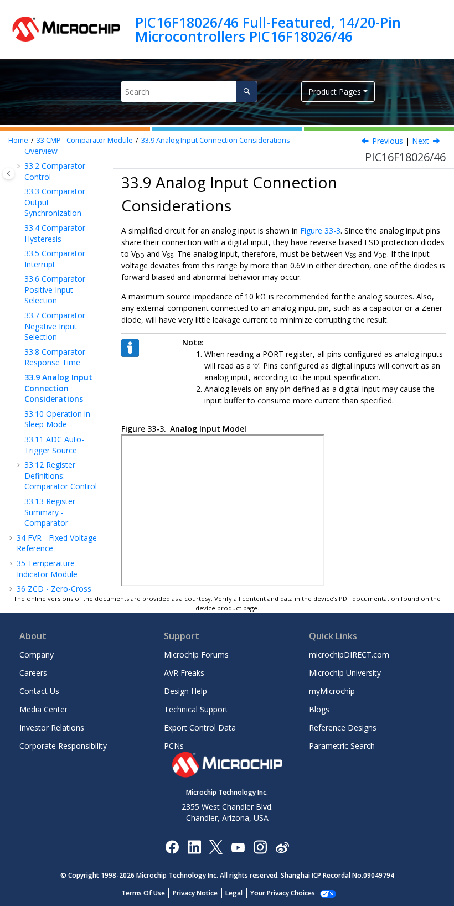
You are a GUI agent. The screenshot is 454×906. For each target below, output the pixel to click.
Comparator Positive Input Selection (54, 289)
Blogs (319, 709)
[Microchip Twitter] (216, 846)
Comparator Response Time (54, 357)
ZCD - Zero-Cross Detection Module (54, 594)
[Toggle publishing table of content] (8, 173)
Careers (33, 672)
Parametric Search (342, 746)
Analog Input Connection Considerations (215, 140)
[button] (20, 166)
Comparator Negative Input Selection (54, 326)
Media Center (43, 709)
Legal (234, 893)
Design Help (185, 691)
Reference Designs (342, 727)
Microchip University (345, 672)
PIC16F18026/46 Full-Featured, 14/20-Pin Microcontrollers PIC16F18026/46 (268, 29)
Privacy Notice (195, 893)
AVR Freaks (184, 672)
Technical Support (196, 709)
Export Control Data (200, 727)
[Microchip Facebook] (172, 846)
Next (420, 141)
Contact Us (39, 691)
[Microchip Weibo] (282, 846)
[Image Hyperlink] (238, 846)
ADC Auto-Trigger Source (54, 444)
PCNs (174, 746)
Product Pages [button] (334, 91)
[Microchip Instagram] (260, 846)
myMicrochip (332, 691)
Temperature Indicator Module (47, 568)
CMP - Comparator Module (85, 140)
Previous (387, 141)
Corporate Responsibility (63, 746)
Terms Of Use (143, 893)
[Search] (246, 91)
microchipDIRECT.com (349, 654)
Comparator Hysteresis (54, 233)
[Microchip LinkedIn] (194, 846)
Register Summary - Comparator (49, 512)
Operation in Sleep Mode (57, 419)
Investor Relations (51, 727)
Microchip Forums (196, 654)
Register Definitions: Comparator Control (60, 475)
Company (36, 654)
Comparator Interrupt (54, 259)
